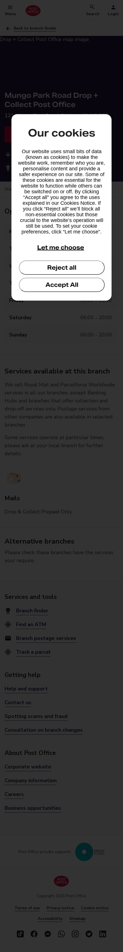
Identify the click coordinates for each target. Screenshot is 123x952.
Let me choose (60, 247)
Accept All (61, 285)
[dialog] (61, 207)
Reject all (61, 267)
